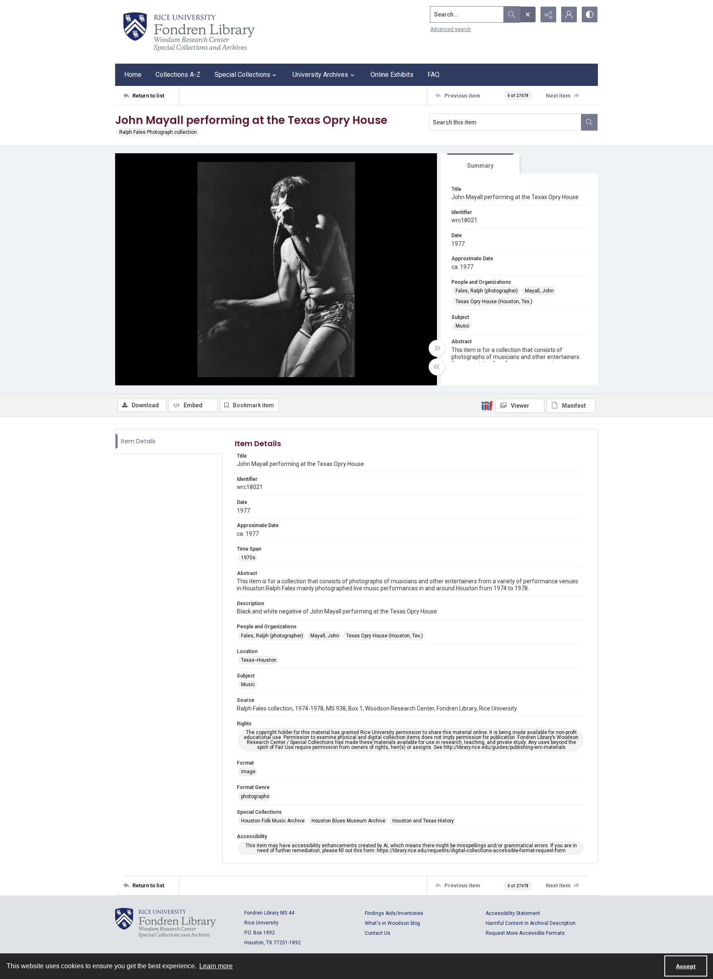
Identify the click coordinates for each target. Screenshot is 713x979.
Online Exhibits (392, 74)
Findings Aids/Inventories (394, 913)
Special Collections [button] (242, 74)
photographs (255, 796)
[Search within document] (589, 122)
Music (463, 326)
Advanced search (450, 29)
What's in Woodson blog (392, 923)
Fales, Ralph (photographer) (487, 291)
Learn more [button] (216, 965)
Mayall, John (539, 291)
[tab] (480, 163)
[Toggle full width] (437, 348)
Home (133, 74)
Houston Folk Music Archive (273, 821)
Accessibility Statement (513, 913)
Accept (686, 966)
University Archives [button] (320, 74)
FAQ (433, 74)
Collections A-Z (178, 74)
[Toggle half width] (437, 367)
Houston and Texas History (423, 821)
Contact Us (377, 933)
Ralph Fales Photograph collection (158, 132)
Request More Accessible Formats (525, 933)
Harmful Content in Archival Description (531, 923)
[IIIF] (486, 405)
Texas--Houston (258, 660)
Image (248, 772)
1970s (248, 558)
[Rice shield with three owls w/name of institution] (189, 31)
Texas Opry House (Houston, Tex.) (494, 301)
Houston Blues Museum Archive (348, 821)
